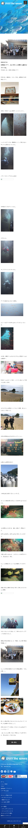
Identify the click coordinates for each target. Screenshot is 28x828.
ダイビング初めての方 (6, 795)
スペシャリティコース (7, 811)
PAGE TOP (23, 827)
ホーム (2, 781)
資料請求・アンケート (6, 788)
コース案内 (3, 806)
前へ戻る (14, 742)
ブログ (2, 786)
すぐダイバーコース (7, 797)
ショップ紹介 (4, 784)
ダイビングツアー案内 (6, 813)
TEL (4, 827)
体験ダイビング (6, 799)
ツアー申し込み (5, 790)
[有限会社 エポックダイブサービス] (14, 3)
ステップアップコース (7, 808)
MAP (14, 827)
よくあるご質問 (6, 802)
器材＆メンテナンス (6, 815)
